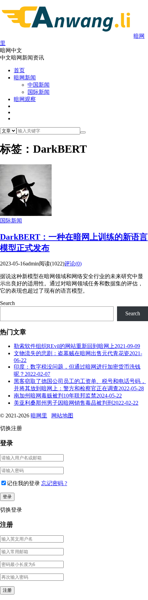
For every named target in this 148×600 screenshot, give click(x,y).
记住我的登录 (23, 483)
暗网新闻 (25, 77)
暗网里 (39, 415)
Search (7, 303)
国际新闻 (39, 92)
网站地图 (62, 415)
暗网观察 (25, 99)
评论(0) (73, 263)
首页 (19, 70)
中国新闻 (39, 85)
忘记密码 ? (54, 483)
